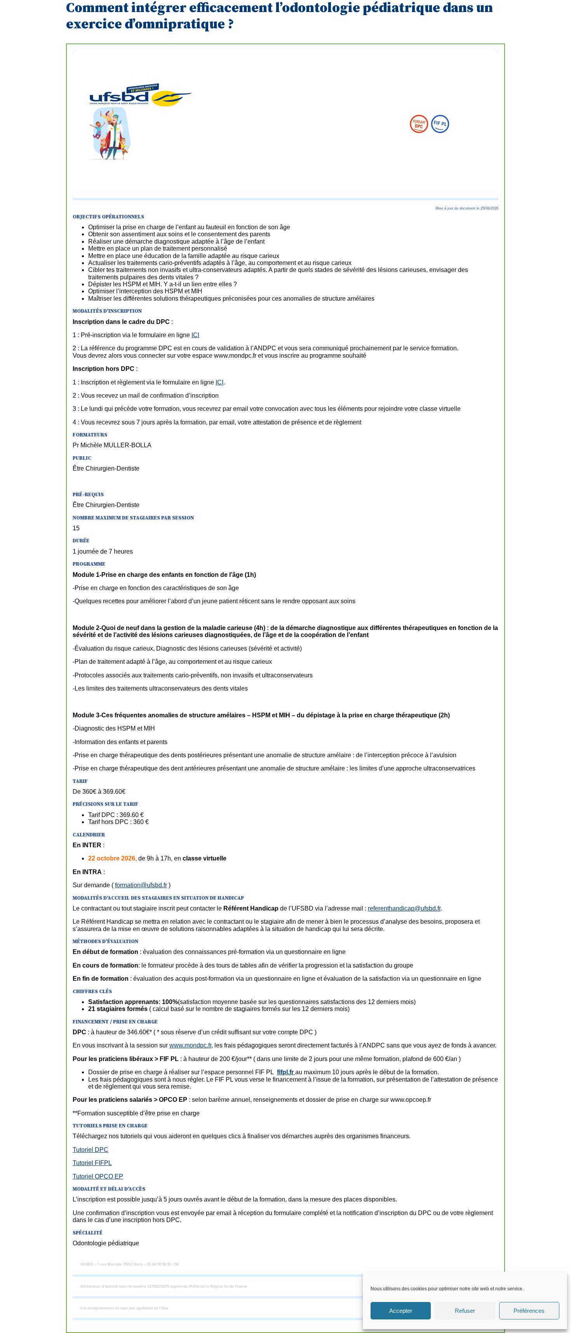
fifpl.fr (286, 1072)
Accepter (400, 1310)
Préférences (529, 1310)
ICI (195, 335)
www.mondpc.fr (190, 1045)
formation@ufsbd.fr (141, 885)
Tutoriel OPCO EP (98, 1176)
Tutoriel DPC (90, 1149)
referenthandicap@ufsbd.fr (404, 908)
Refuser (465, 1310)
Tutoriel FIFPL (92, 1163)
